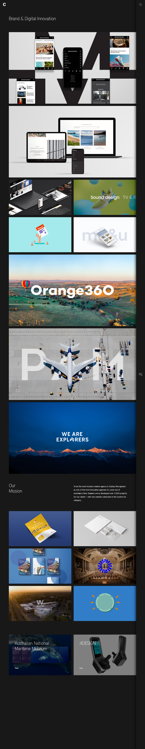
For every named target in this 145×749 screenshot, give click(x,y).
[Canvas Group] (4, 4)
